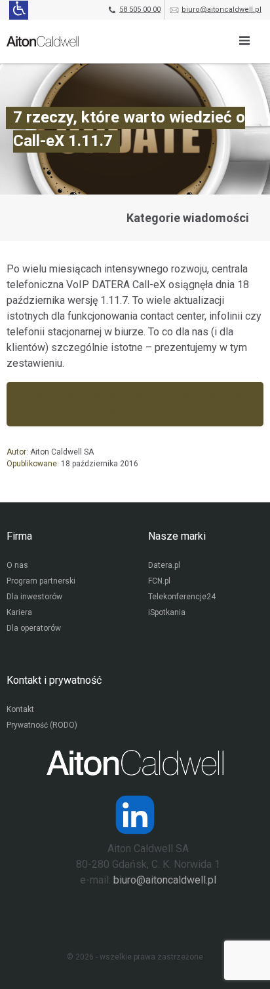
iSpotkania (166, 612)
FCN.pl (159, 581)
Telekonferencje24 (182, 596)
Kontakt (20, 709)
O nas (17, 565)
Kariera (19, 612)
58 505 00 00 (140, 9)
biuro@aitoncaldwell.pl (221, 9)
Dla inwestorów (34, 596)
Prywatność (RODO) (42, 725)
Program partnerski (41, 581)
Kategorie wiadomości (187, 218)
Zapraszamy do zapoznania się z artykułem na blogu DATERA (135, 404)
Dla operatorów (34, 628)
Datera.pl (164, 565)
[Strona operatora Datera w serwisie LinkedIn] (135, 814)
